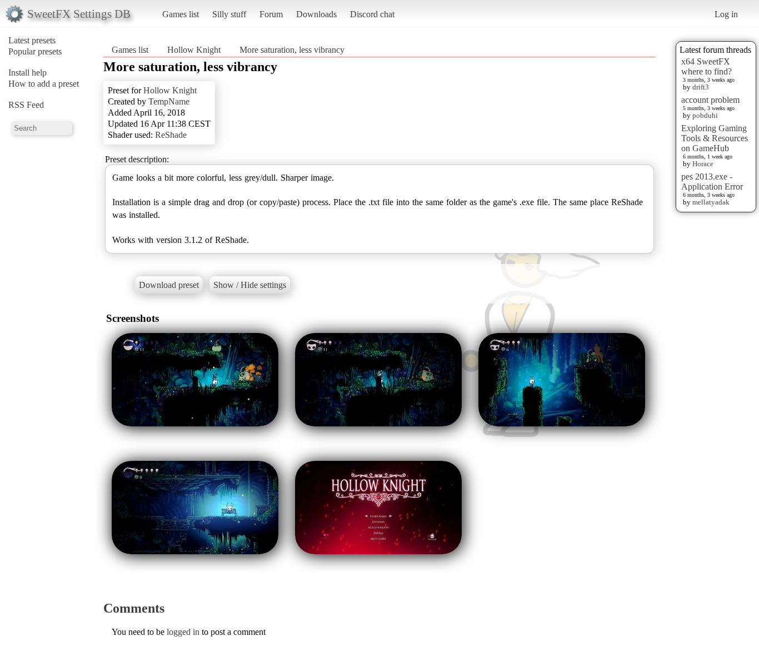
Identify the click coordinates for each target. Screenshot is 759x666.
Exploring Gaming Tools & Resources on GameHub (714, 138)
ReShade (171, 135)
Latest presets (32, 40)
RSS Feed (26, 105)
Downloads (316, 14)
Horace (702, 164)
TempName (168, 101)
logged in (183, 632)
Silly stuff (229, 14)
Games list (180, 14)
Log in (726, 14)
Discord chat (372, 14)
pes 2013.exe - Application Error (712, 181)
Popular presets (35, 51)
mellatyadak (711, 202)
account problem (710, 100)
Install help (27, 72)
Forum (271, 14)
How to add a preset (43, 83)
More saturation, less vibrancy (291, 49)
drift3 (700, 87)
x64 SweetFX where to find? (706, 66)
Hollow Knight (194, 49)
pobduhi (705, 115)
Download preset (169, 285)
